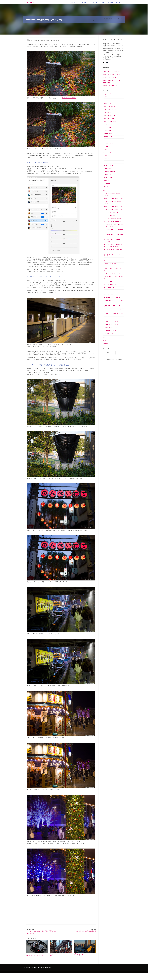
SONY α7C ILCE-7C (109, 112)
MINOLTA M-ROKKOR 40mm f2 (112, 221)
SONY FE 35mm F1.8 (109, 291)
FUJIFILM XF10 (108, 146)
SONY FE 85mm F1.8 (109, 288)
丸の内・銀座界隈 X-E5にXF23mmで (112, 71)
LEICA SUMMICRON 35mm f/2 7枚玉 (113, 206)
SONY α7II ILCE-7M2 (109, 118)
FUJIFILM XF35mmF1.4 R (111, 318)
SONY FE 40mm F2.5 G (110, 294)
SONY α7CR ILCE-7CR (110, 106)
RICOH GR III (107, 131)
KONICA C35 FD (108, 177)
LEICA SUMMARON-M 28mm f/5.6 (113, 218)
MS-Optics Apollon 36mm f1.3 (112, 274)
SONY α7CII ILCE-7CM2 (110, 109)
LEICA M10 (107, 100)
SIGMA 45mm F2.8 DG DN (111, 330)
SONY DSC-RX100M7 (110, 121)
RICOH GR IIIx (43, 40)
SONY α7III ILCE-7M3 (109, 115)
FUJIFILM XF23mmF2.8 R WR (112, 324)
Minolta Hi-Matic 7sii (109, 171)
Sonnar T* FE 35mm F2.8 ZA (111, 285)
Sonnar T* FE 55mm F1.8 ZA (111, 282)
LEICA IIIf (106, 162)
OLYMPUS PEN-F (108, 124)
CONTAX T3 (107, 183)
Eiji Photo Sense (29, 2)
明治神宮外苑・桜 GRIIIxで (110, 77)
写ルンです (107, 186)
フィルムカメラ (107, 153)
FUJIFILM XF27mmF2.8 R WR (112, 321)
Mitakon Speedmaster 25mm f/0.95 (113, 310)
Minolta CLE (107, 168)
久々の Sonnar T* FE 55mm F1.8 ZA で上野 (60, 954)
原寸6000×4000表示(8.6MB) (69, 98)
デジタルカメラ (99, 19)
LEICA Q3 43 (107, 103)
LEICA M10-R (107, 97)
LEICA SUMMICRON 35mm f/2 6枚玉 (113, 209)
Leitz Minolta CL (108, 165)
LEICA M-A (107, 156)
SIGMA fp (106, 149)
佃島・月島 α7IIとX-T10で (80, 954)
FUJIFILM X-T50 (108, 134)
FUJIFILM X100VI (108, 140)
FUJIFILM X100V (108, 143)
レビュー (48, 40)
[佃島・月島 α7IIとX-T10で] (85, 946)
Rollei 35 (106, 180)
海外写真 (105, 337)
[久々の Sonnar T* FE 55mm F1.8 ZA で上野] (61, 946)
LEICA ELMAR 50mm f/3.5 (111, 215)
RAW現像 (105, 343)
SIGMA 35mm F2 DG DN (110, 327)
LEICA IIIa (106, 159)
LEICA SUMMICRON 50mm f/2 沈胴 (113, 198)
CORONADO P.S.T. (109, 333)
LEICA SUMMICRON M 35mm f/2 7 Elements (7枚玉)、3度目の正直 (35, 954)
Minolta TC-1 (107, 174)
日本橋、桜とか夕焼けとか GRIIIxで (112, 74)
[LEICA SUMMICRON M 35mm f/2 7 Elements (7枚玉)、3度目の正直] (37, 946)
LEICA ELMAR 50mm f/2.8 (111, 212)
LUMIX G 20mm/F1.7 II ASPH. (112, 297)
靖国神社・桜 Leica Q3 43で (110, 85)
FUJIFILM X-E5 (108, 137)
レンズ (104, 190)
